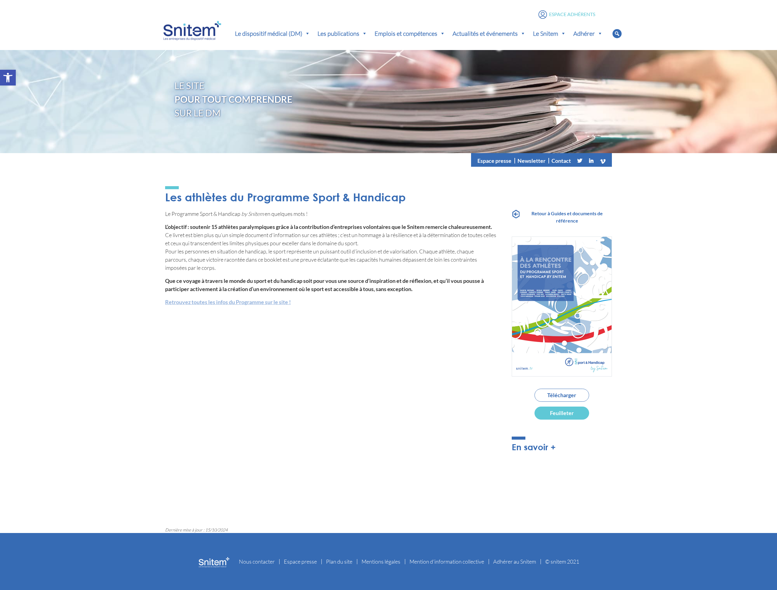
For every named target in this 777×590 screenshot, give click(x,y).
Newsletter (531, 160)
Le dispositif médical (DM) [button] (268, 33)
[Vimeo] (603, 161)
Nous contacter (257, 561)
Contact (561, 160)
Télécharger (561, 395)
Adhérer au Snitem (514, 561)
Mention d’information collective (446, 561)
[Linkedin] (591, 161)
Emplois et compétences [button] (406, 33)
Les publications (338, 33)
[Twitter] (579, 161)
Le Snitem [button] (545, 33)
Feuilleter (562, 413)
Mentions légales (380, 561)
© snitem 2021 (562, 561)
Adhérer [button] (584, 33)
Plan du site (339, 561)
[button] (8, 77)
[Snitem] (192, 29)
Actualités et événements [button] (485, 33)
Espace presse (494, 160)
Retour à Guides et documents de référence (567, 216)
